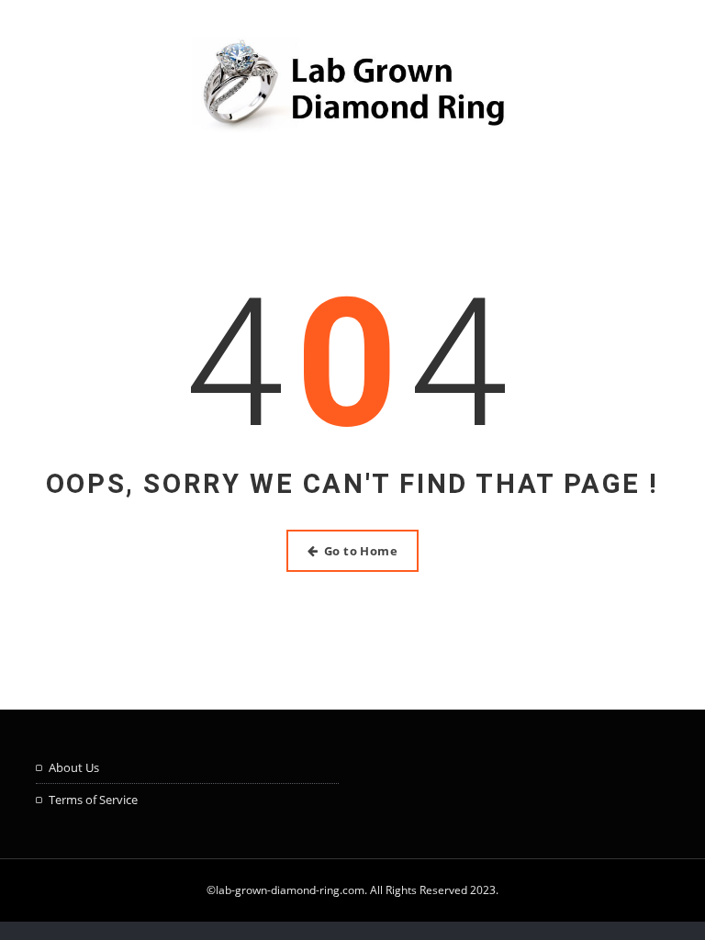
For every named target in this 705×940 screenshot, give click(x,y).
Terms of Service (93, 799)
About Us (74, 767)
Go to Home (361, 551)
